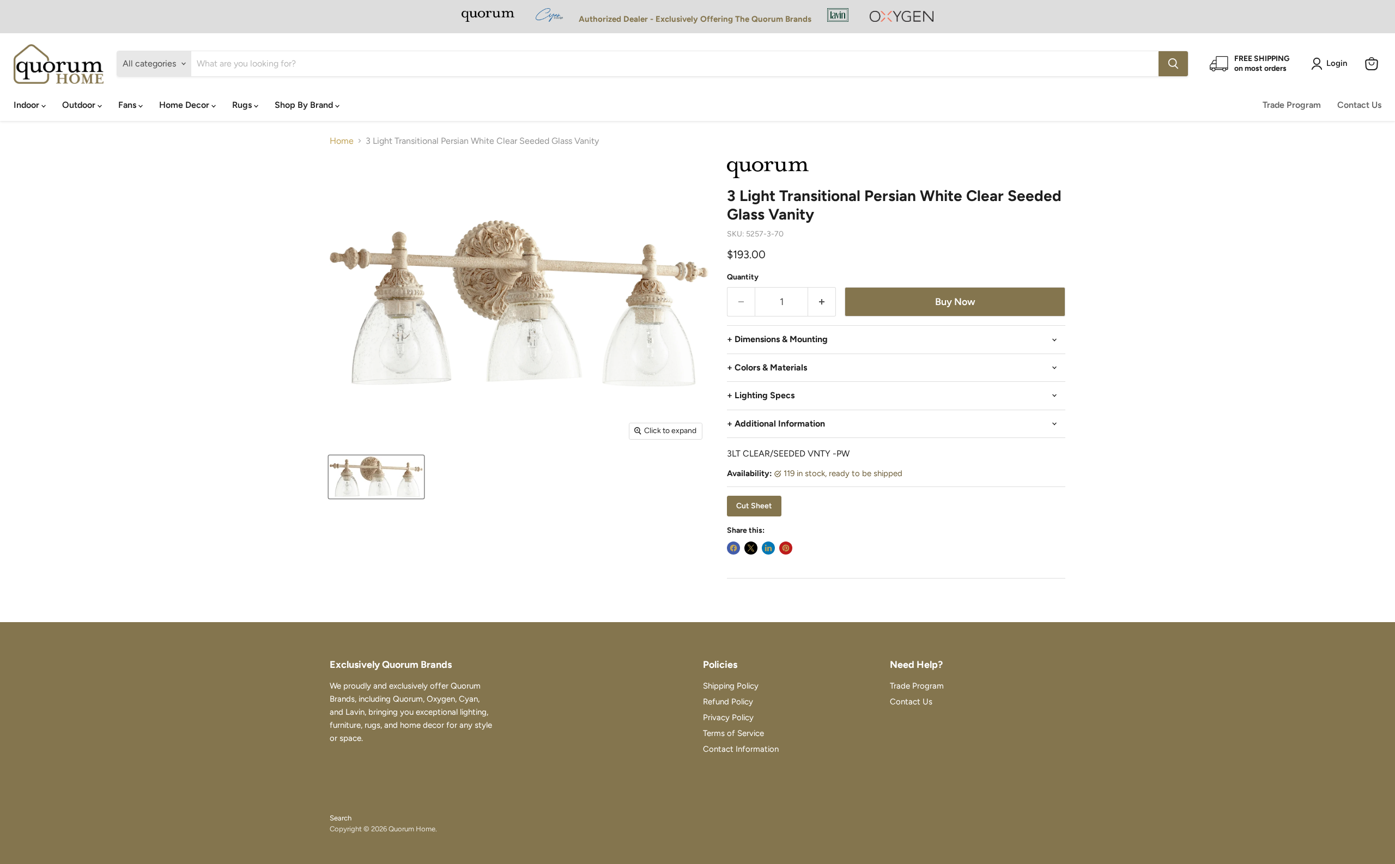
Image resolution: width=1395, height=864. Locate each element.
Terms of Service (733, 733)
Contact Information (741, 749)
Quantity (743, 277)
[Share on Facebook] (733, 548)
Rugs (243, 105)
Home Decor (185, 105)
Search (340, 818)
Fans (128, 105)
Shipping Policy (731, 686)
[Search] (1173, 63)
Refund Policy (728, 702)
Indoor (27, 105)
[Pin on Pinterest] (785, 548)
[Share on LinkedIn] (768, 548)
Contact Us (1359, 105)
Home (342, 141)
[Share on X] (750, 548)
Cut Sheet (754, 505)
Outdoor (80, 105)
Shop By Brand (305, 105)
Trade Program (1292, 105)
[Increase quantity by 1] (822, 302)
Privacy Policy (728, 717)
